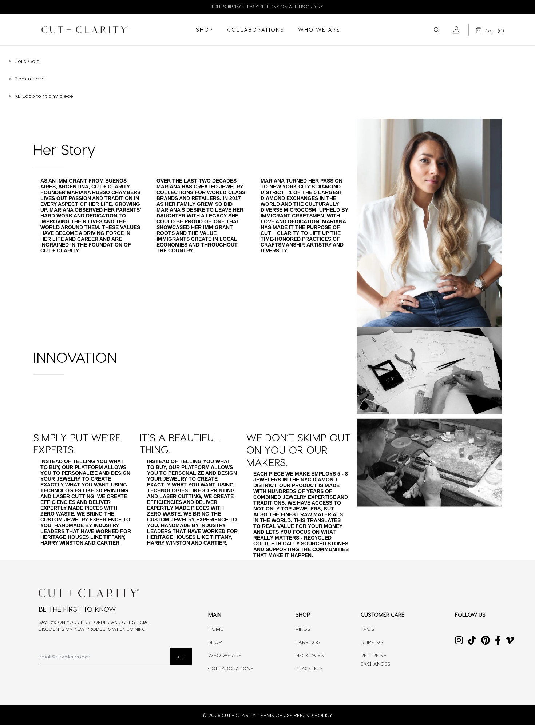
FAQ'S (367, 629)
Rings (303, 629)
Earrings (308, 642)
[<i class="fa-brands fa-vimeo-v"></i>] (510, 641)
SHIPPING (372, 642)
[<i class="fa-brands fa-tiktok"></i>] (472, 641)
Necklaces (310, 655)
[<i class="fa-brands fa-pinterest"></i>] (485, 641)
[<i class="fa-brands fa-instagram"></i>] (459, 641)
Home (215, 629)
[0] (484, 30)
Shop (215, 642)
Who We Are (225, 655)
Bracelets (309, 668)
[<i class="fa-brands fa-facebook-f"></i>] (498, 641)
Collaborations (230, 668)
